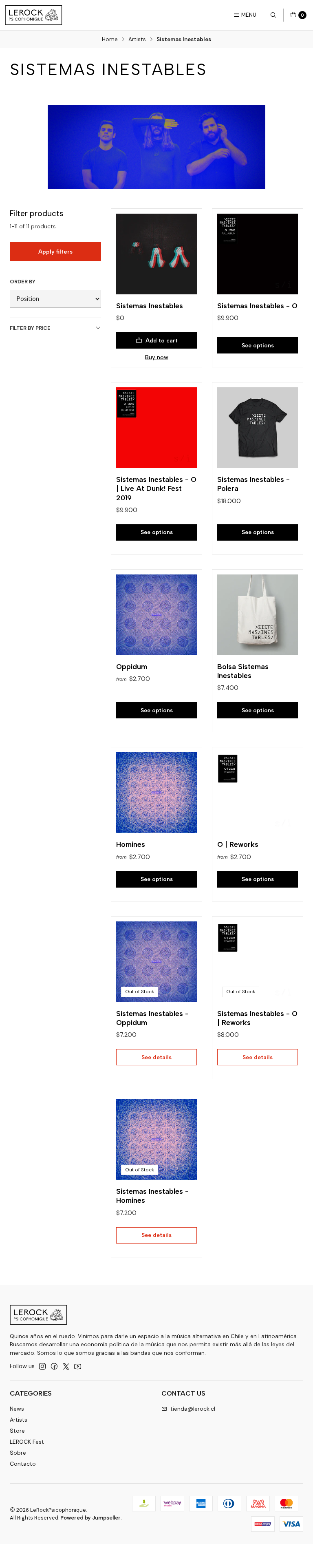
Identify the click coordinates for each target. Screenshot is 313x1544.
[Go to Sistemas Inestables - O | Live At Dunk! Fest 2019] (156, 427)
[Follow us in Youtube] (78, 1366)
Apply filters (55, 251)
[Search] (273, 15)
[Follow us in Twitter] (66, 1366)
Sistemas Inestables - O (257, 305)
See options (258, 345)
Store (17, 1430)
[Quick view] (182, 251)
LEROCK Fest (27, 1441)
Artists (137, 39)
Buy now (156, 357)
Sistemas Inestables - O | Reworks (257, 1018)
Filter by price (30, 328)
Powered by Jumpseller (90, 1517)
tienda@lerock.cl (192, 1408)
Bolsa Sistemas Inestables (243, 671)
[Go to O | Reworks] (257, 792)
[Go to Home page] (33, 15)
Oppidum (131, 666)
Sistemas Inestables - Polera (253, 484)
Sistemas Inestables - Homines (152, 1195)
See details (156, 1057)
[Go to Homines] (156, 792)
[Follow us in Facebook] (54, 1366)
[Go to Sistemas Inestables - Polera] (257, 427)
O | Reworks (237, 844)
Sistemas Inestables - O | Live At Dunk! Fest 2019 (156, 488)
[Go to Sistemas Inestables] (156, 254)
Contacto (23, 1463)
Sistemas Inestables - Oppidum (152, 1018)
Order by (22, 281)
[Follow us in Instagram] (42, 1366)
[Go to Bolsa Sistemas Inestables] (257, 614)
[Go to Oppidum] (156, 614)
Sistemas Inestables (149, 305)
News (17, 1408)
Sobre (18, 1452)
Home (110, 39)
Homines (130, 844)
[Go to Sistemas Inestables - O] (257, 254)
